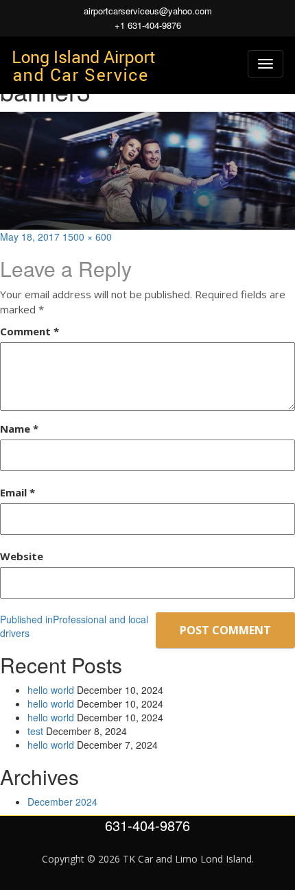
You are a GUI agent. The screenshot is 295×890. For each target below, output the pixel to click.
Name (19, 428)
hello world (50, 690)
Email (17, 492)
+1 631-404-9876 (148, 25)
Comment (29, 331)
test (35, 731)
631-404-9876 (147, 825)
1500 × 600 (87, 236)
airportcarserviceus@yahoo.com (148, 11)
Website (21, 556)
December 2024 (62, 801)
